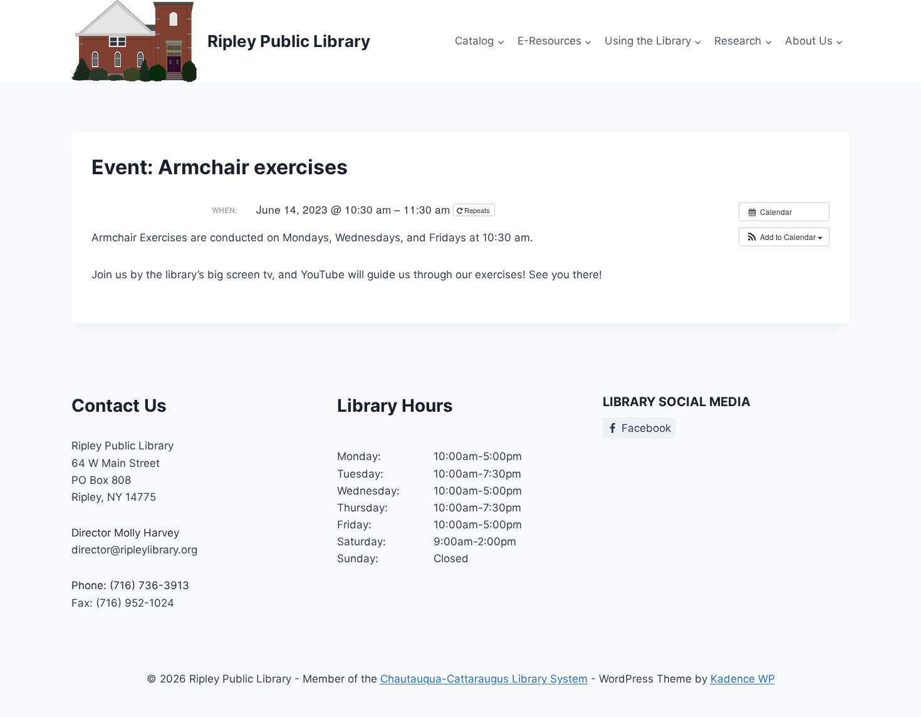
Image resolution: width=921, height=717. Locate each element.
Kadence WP (742, 679)
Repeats (477, 210)
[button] (784, 237)
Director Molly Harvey (125, 532)
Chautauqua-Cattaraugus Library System (484, 679)
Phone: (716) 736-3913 (130, 585)
